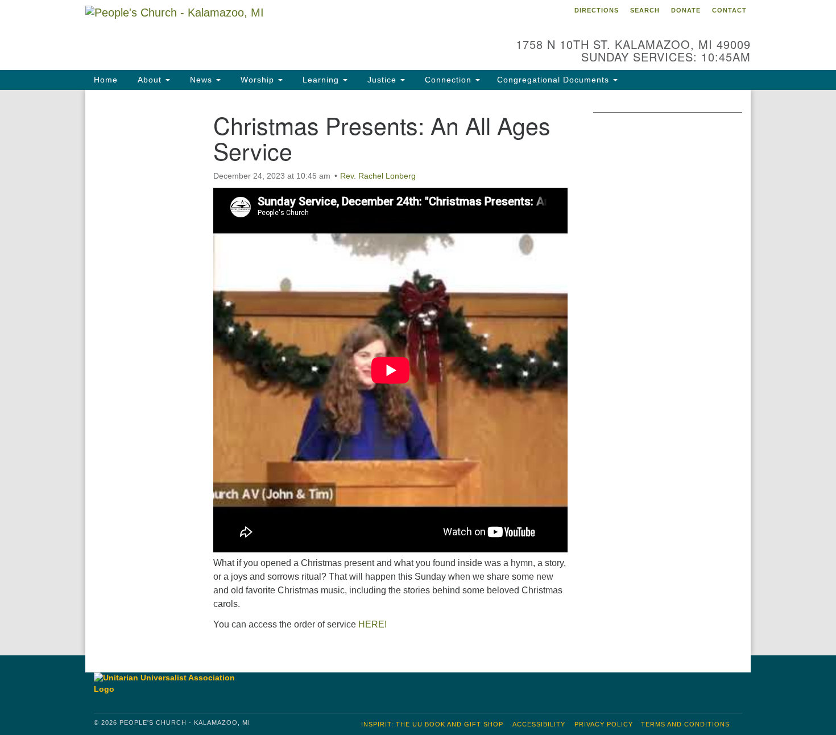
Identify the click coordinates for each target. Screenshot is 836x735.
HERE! (372, 624)
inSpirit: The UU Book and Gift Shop (432, 724)
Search (645, 10)
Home (106, 79)
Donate (686, 10)
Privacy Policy (603, 724)
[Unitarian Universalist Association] (170, 683)
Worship (257, 79)
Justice (382, 79)
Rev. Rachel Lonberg (378, 175)
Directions (596, 10)
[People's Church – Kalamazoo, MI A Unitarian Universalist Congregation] (279, 31)
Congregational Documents (554, 79)
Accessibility (538, 724)
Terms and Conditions (685, 724)
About (149, 79)
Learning (321, 79)
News (201, 79)
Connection (448, 79)
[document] (418, 372)
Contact (729, 10)
